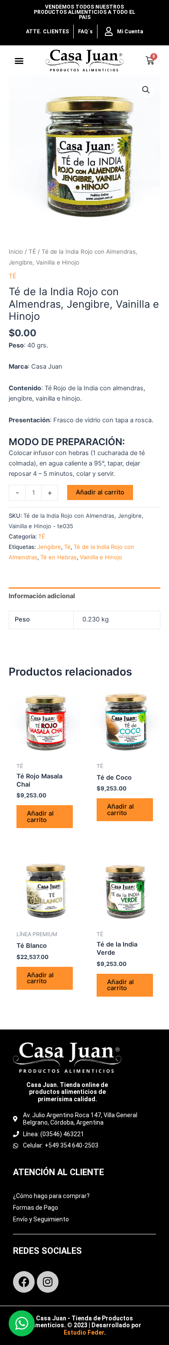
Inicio (16, 251)
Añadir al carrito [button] (40, 817)
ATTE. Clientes (47, 32)
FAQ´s (85, 32)
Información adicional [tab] (42, 596)
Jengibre (49, 546)
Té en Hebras (58, 557)
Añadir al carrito (100, 492)
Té (67, 546)
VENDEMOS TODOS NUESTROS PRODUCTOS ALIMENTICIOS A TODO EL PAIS (84, 12)
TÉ (32, 251)
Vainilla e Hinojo (101, 557)
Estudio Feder (84, 1332)
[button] (19, 61)
